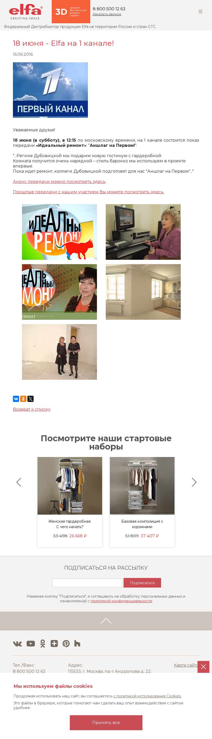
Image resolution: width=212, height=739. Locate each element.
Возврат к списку (31, 409)
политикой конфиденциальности (121, 601)
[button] (17, 482)
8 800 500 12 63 (109, 8)
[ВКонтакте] (16, 399)
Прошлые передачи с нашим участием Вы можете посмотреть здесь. (88, 191)
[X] (30, 399)
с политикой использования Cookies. (147, 696)
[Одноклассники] (23, 399)
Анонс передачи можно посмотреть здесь (59, 181)
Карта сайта (186, 665)
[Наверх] (106, 621)
